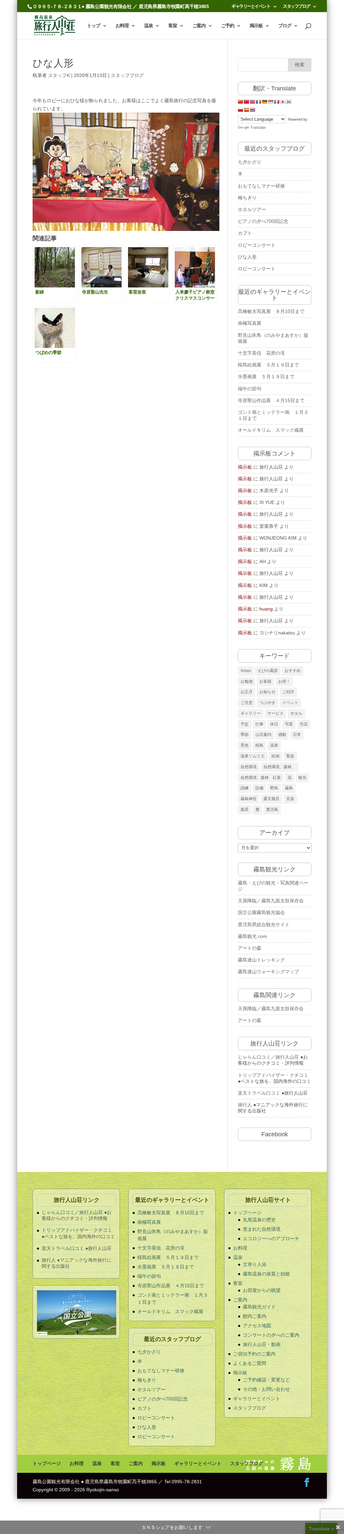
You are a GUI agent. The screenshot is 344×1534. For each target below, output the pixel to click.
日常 (297, 734)
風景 (245, 809)
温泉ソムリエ (253, 756)
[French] (258, 102)
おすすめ (293, 670)
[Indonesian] (270, 102)
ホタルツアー (252, 209)
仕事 (259, 724)
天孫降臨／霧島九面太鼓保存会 (271, 900)
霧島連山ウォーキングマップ (268, 971)
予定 (245, 724)
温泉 (148, 25)
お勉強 (247, 681)
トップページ (247, 1212)
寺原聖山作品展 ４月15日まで (273, 400)
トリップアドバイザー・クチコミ (273, 1075)
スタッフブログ (296, 6)
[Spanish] (246, 110)
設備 (259, 788)
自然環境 (249, 766)
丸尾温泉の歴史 (259, 1219)
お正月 (247, 692)
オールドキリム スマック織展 (271, 430)
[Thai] (252, 110)
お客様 (265, 681)
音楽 (290, 798)
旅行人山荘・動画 (262, 1344)
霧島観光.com (252, 936)
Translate (258, 127)
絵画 (275, 756)
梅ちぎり (247, 197)
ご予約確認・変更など (266, 1379)
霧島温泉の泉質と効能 (266, 1273)
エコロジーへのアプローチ (271, 1238)
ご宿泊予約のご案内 (254, 1353)
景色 (245, 745)
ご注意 (247, 702)
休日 (274, 724)
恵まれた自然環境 (262, 1229)
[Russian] (240, 110)
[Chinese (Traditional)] (246, 102)
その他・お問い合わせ (266, 1389)
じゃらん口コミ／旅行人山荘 (268, 1057)
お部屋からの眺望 (262, 1290)
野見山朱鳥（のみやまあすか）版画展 (273, 338)
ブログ (284, 25)
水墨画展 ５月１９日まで (266, 376)
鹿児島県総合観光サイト (264, 924)
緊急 (290, 756)
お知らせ (267, 692)
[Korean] (289, 102)
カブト (245, 233)
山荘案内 (263, 734)
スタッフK (59, 75)
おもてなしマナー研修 (261, 186)
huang (266, 609)
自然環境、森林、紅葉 (261, 777)
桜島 (259, 745)
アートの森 (249, 948)
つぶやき (267, 702)
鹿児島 (272, 809)
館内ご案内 (254, 1316)
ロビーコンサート (256, 245)
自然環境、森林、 (279, 766)
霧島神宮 (249, 798)
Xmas (246, 670)
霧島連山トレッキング (261, 959)
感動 (282, 734)
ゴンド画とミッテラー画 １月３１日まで (273, 415)
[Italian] (277, 102)
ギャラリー (251, 713)
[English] (252, 102)
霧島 (289, 788)
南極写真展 (249, 323)
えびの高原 (268, 670)
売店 (304, 724)
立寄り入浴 (254, 1264)
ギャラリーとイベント (250, 6)
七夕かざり (249, 162)
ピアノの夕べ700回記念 (263, 221)
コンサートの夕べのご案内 (271, 1335)
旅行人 (245, 1104)
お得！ (284, 681)
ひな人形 (247, 257)
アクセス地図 (257, 1325)
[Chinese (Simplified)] (240, 102)
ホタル (296, 713)
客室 (172, 25)
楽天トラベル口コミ (259, 1093)
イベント (290, 702)
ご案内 (199, 25)
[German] (264, 102)
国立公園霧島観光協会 (261, 912)
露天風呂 (271, 798)
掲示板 (256, 25)
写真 (289, 724)
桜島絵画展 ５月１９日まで (268, 364)
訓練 (245, 788)
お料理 (122, 25)
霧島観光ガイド (259, 1306)
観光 (302, 777)
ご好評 (288, 692)
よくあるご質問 (249, 1363)
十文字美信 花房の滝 (261, 353)
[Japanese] (283, 102)
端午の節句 (249, 388)
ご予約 (227, 25)
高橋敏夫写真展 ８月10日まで (271, 311)
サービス (275, 713)
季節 (245, 734)
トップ (93, 25)
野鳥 (274, 788)
